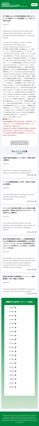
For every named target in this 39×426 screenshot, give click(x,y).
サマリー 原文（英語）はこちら (12, 117)
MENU (34, 5)
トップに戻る (19, 143)
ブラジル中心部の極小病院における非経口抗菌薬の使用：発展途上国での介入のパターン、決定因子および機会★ (19, 210)
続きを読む (31, 175)
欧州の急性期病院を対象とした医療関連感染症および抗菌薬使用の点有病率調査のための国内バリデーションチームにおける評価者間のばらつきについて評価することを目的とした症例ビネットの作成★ (19, 243)
